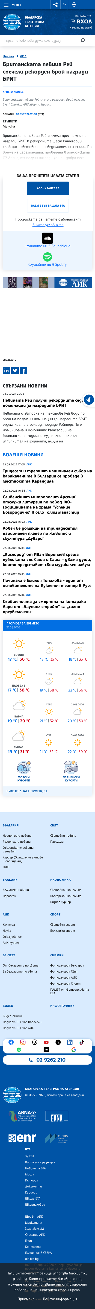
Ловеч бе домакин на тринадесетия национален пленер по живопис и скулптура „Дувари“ (40, 533)
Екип (28, 1241)
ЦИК (6, 867)
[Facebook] (12, 1042)
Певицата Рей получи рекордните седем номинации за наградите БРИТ (45, 403)
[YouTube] (47, 1042)
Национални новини (17, 836)
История (31, 1180)
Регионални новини (17, 842)
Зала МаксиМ (34, 1229)
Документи (33, 1186)
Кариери (31, 1192)
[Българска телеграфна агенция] (12, 1095)
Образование (12, 937)
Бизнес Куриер (60, 902)
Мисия (29, 1174)
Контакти (33, 1247)
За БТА (29, 1156)
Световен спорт (62, 925)
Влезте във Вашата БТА (48, 205)
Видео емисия (13, 1016)
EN (65, 4)
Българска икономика (65, 896)
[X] (59, 1042)
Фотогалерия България (67, 965)
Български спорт (62, 931)
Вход (84, 21)
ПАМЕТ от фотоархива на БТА (69, 991)
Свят (54, 825)
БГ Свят (9, 955)
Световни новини (63, 836)
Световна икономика (65, 890)
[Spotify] (20, 1049)
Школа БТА (32, 1198)
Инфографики (62, 1006)
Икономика (60, 880)
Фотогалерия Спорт (65, 984)
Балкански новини (16, 890)
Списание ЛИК (35, 1235)
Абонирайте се (48, 188)
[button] (55, 4)
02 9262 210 (51, 1060)
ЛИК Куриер (11, 943)
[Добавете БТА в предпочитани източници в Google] (74, 1049)
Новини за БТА (35, 1168)
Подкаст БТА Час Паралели (22, 1022)
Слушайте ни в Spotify (47, 264)
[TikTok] (82, 1042)
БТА (28, 1149)
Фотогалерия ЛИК (63, 977)
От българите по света (21, 965)
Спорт (55, 914)
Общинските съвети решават (18, 849)
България (11, 825)
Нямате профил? (81, 27)
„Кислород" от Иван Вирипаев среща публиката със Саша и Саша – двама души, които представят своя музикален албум (47, 559)
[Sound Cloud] (47, 1049)
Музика (9, 126)
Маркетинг (33, 1223)
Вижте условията (48, 224)
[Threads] (35, 1042)
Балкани (10, 880)
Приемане (26, 1298)
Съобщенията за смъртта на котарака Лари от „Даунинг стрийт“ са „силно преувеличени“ (44, 606)
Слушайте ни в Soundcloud (47, 245)
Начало (8, 56)
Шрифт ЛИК (34, 1217)
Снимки (57, 955)
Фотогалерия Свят (64, 971)
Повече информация (60, 1298)
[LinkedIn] (71, 1042)
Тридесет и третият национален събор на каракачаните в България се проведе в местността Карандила (47, 476)
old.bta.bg (32, 1259)
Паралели (57, 842)
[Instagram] (24, 1042)
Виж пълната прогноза (27, 791)
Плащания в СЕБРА (38, 1253)
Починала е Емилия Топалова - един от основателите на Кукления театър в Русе (47, 583)
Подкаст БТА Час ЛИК (18, 1028)
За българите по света (20, 971)
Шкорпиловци (35, 1205)
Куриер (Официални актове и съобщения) (23, 859)
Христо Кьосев (13, 91)
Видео (8, 1006)
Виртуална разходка (40, 1162)
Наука (7, 931)
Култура (9, 925)
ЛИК (23, 56)
